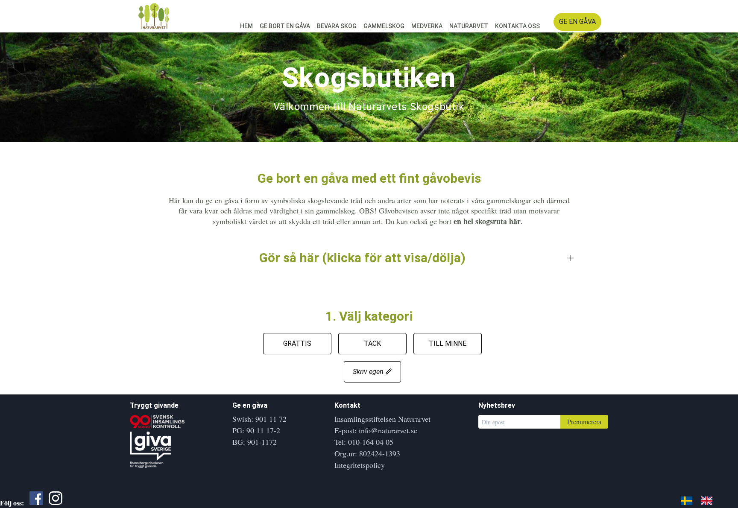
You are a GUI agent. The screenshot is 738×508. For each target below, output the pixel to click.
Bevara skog (337, 26)
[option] (709, 500)
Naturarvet (468, 26)
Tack (372, 343)
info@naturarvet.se (388, 430)
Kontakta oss (517, 26)
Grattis (297, 343)
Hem (246, 26)
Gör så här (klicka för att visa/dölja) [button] (362, 257)
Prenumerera (584, 421)
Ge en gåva (577, 22)
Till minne (447, 343)
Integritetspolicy (359, 465)
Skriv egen (369, 372)
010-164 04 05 (370, 442)
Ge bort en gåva (285, 26)
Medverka (426, 26)
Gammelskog (383, 26)
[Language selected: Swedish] (701, 499)
